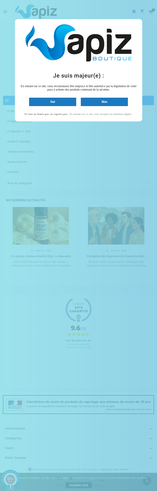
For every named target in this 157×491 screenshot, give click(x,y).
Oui (52, 102)
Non (104, 102)
